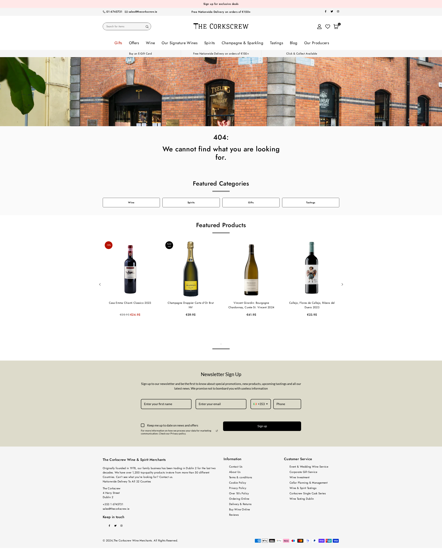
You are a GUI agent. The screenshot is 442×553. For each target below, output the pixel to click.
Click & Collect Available (301, 53)
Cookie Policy (237, 482)
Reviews (234, 514)
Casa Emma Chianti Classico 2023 (130, 302)
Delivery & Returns (240, 503)
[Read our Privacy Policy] (217, 430)
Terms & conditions (240, 476)
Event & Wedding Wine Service (309, 466)
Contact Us (235, 466)
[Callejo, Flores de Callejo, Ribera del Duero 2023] (312, 268)
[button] (342, 283)
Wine (166, 42)
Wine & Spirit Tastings (303, 487)
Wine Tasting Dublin (302, 498)
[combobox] (261, 403)
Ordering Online (239, 498)
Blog (278, 42)
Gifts (141, 42)
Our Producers (296, 42)
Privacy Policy (237, 487)
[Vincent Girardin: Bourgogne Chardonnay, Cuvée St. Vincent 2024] (251, 268)
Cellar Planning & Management (309, 482)
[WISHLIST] (328, 26)
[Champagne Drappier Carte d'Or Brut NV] (190, 268)
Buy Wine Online (239, 508)
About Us (234, 471)
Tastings (265, 42)
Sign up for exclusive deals (221, 4)
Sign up (262, 425)
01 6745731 (114, 12)
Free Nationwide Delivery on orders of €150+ (221, 12)
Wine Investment (299, 476)
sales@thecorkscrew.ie (143, 12)
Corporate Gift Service (303, 471)
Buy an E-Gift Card (140, 53)
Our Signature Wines (189, 42)
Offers (153, 42)
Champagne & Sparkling (238, 42)
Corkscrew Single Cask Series (308, 492)
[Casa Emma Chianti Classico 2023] (130, 268)
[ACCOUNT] (319, 26)
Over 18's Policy (239, 492)
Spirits (212, 42)
